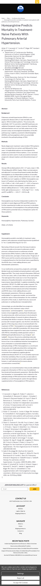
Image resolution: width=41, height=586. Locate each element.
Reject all (20, 578)
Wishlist (20, 508)
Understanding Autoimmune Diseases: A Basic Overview (21, 543)
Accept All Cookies (20, 583)
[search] (28, 2)
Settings (20, 573)
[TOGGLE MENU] (3, 1)
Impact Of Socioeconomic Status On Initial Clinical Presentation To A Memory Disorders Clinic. (20, 551)
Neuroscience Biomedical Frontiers (20, 546)
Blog (8, 18)
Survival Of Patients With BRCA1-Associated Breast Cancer (20, 555)
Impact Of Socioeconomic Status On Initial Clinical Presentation (20, 548)
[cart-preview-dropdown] (36, 1)
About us (20, 524)
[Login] (32, 2)
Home (3, 18)
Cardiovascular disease (18, 18)
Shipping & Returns (20, 513)
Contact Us (20, 531)
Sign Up (23, 511)
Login (17, 511)
